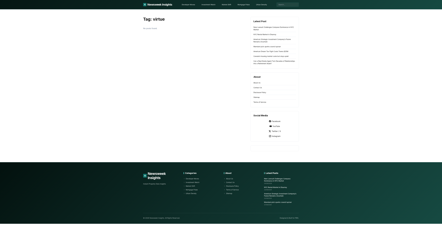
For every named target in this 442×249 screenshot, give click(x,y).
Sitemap (256, 97)
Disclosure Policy (259, 92)
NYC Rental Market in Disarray (264, 34)
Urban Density (261, 5)
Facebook (276, 121)
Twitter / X (276, 131)
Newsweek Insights (158, 4)
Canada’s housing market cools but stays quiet (271, 56)
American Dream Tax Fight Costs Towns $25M (270, 51)
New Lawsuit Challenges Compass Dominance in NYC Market (277, 180)
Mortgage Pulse (244, 5)
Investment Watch (208, 5)
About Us (256, 83)
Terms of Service (259, 102)
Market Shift (226, 5)
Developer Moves (188, 5)
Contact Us (257, 88)
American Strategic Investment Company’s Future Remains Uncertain (280, 195)
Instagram (276, 136)
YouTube (276, 126)
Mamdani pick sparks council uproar (267, 46)
